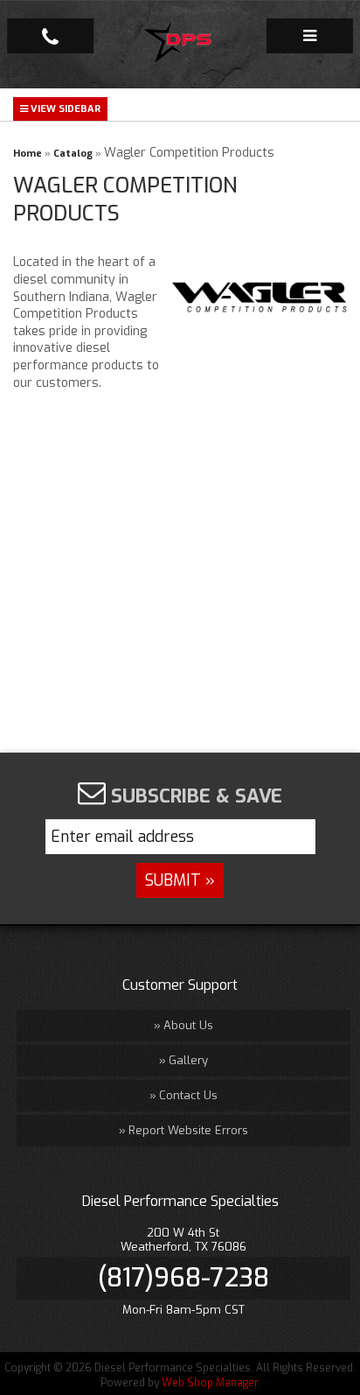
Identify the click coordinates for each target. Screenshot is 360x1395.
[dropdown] (310, 35)
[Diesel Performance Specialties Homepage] (180, 45)
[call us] (50, 35)
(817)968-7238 (183, 1277)
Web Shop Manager (210, 1383)
